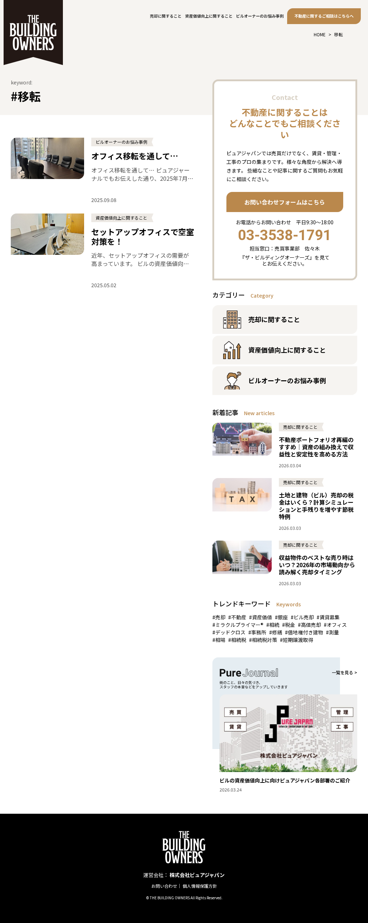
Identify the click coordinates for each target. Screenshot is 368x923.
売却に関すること (165, 16)
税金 (290, 624)
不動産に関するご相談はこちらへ (324, 16)
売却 (220, 617)
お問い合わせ (164, 886)
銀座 (283, 617)
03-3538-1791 (284, 235)
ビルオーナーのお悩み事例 (260, 16)
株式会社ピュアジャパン (197, 874)
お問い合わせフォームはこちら (284, 202)
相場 (220, 639)
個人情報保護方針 (200, 886)
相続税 (238, 639)
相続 (274, 624)
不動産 (238, 617)
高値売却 (311, 624)
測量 (334, 632)
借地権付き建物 (305, 632)
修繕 (277, 632)
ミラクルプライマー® (239, 624)
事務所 (258, 632)
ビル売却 (304, 617)
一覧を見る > (344, 672)
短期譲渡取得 (298, 639)
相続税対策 (264, 639)
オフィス (337, 624)
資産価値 (262, 617)
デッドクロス (230, 632)
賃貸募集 (329, 617)
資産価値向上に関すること (209, 16)
